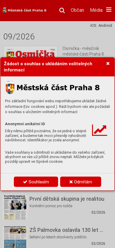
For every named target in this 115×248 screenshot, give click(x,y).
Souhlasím (38, 182)
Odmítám (82, 182)
